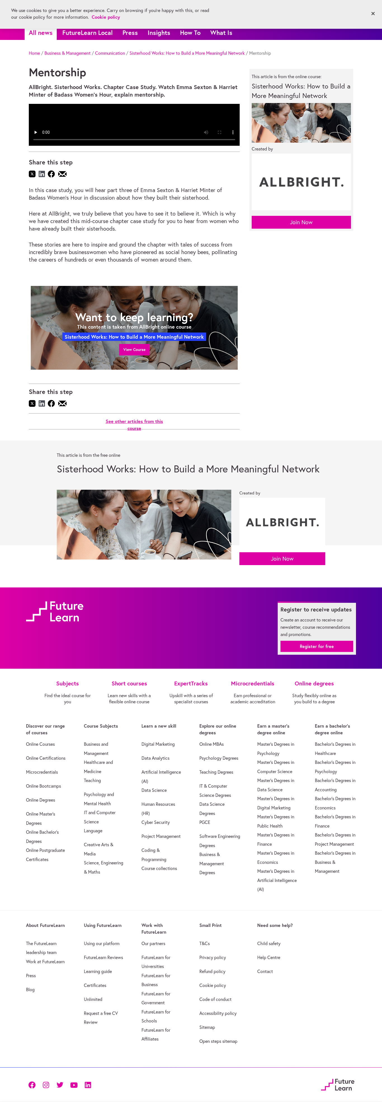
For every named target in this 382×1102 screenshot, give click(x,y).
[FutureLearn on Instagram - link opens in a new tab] (46, 1084)
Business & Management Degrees (211, 863)
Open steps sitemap (218, 1041)
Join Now (301, 222)
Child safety (268, 943)
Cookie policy (212, 985)
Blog (30, 989)
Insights (159, 32)
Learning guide (98, 971)
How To (190, 32)
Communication (110, 53)
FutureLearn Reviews (103, 957)
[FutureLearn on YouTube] (74, 1084)
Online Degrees (40, 800)
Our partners (153, 943)
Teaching (92, 780)
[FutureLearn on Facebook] (33, 1084)
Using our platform (101, 943)
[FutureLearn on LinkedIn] (88, 1084)
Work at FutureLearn (45, 961)
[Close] (373, 14)
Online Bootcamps (43, 786)
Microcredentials (42, 772)
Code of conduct (215, 999)
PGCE (204, 822)
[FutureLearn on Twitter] (60, 1084)
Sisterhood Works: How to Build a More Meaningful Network (187, 53)
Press (130, 32)
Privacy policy (212, 957)
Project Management (161, 836)
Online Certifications (45, 758)
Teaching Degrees (216, 772)
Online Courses (40, 744)
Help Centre (268, 957)
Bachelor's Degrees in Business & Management (335, 862)
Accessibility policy (218, 1013)
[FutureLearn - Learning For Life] (337, 1083)
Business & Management (67, 53)
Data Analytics (155, 758)
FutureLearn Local (87, 32)
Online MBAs (211, 744)
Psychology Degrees (218, 758)
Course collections (159, 868)
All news (41, 32)
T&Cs (204, 943)
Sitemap (207, 1027)
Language (93, 830)
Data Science (154, 790)
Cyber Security (156, 822)
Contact (265, 971)
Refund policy (212, 971)
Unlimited (93, 999)
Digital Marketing (158, 744)
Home (34, 53)
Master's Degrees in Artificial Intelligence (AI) (277, 880)
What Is (221, 32)
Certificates (95, 985)
